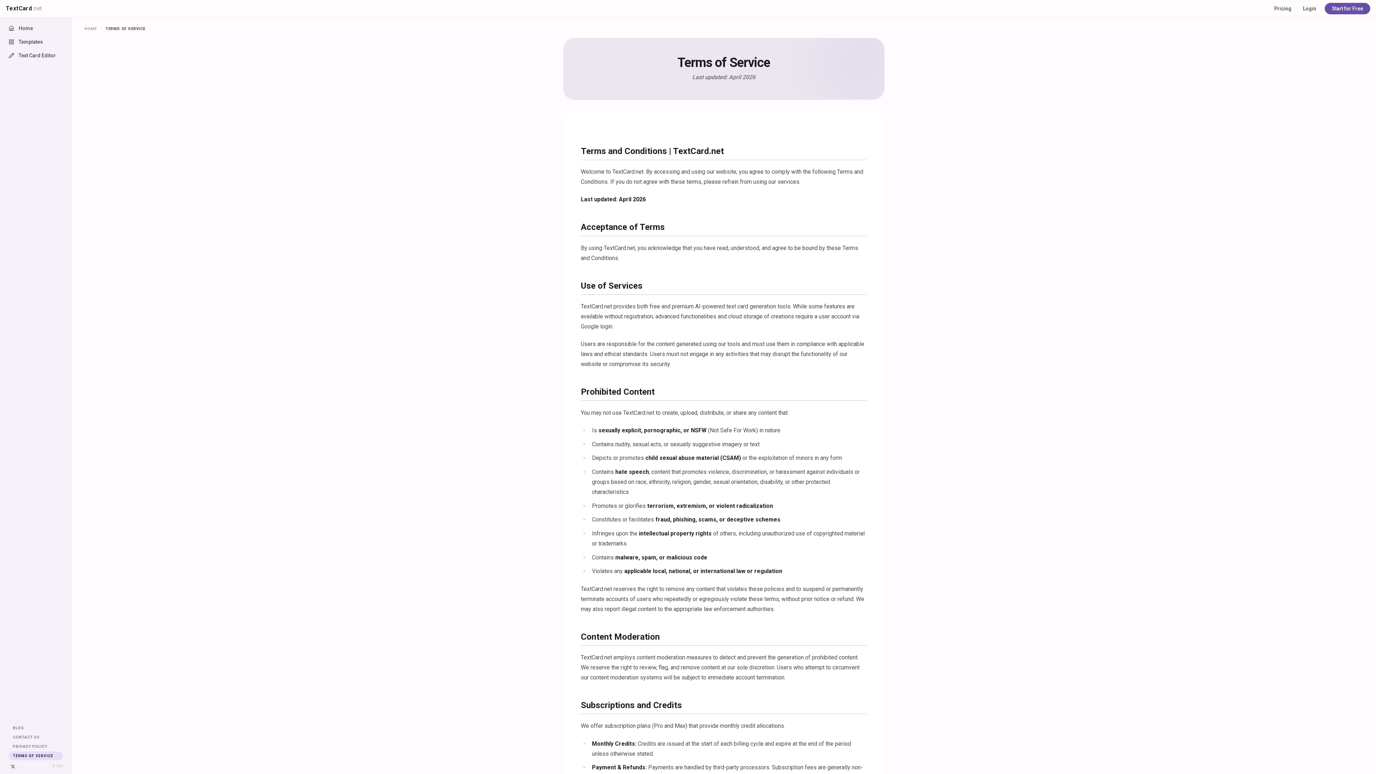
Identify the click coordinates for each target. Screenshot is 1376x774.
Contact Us (26, 737)
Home (26, 28)
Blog (18, 728)
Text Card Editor (37, 55)
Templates (31, 42)
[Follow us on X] (13, 766)
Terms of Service (33, 756)
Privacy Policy (30, 747)
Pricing (1282, 8)
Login (1309, 8)
